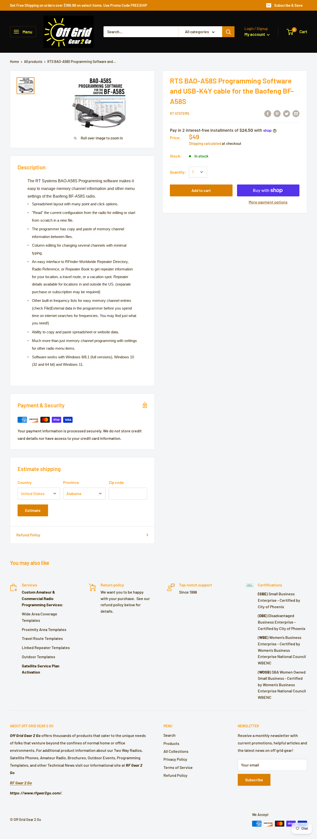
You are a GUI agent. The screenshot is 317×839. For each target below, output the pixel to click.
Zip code (116, 482)
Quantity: (178, 172)
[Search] (228, 31)
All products (33, 61)
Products (171, 743)
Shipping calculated (205, 143)
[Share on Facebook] (267, 113)
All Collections (175, 751)
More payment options (268, 202)
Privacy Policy (175, 759)
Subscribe (254, 779)
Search (169, 735)
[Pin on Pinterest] (277, 113)
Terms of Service (178, 767)
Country (25, 482)
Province (71, 482)
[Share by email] (295, 113)
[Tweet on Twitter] (286, 113)
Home (14, 61)
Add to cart (201, 190)
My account (255, 34)
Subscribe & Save (288, 5)
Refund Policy (28, 534)
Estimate (33, 510)
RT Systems (179, 114)
